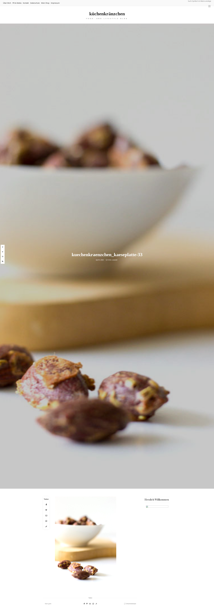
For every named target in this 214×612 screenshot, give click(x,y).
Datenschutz (35, 3)
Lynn (49, 604)
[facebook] (3, 247)
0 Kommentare (131, 604)
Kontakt (26, 3)
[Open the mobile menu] (209, 6)
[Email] (46, 515)
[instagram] (3, 256)
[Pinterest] (46, 510)
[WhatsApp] (46, 521)
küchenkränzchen (107, 13)
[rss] (3, 261)
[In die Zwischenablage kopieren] (46, 526)
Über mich (7, 3)
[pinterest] (3, 252)
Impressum (55, 3)
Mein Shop (45, 3)
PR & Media (16, 3)
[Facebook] (46, 504)
